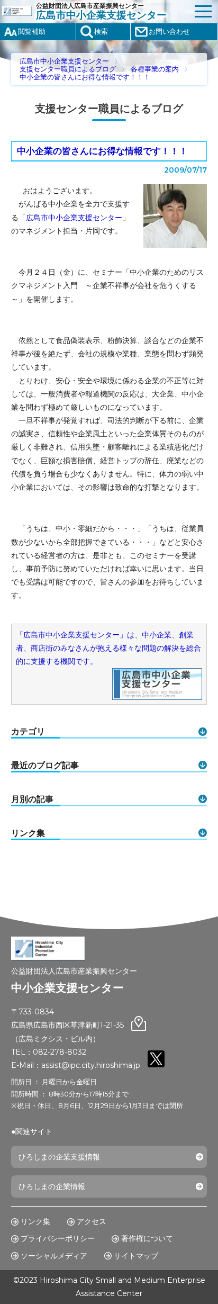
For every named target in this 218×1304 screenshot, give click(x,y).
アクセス (91, 1221)
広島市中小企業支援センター (64, 61)
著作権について (147, 1238)
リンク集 (35, 1221)
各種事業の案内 (155, 69)
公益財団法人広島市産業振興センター (101, 11)
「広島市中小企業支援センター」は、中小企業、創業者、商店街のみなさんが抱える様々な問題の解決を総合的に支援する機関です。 (108, 648)
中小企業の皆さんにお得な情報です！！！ (85, 77)
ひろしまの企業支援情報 (59, 1157)
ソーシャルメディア (54, 1256)
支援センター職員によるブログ (68, 69)
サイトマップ (136, 1256)
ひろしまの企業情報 (52, 1186)
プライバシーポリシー (58, 1238)
